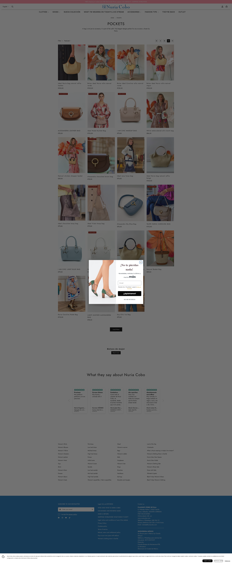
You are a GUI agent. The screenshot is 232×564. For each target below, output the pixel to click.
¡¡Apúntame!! (129, 293)
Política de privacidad (32, 558)
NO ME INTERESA (129, 299)
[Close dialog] (140, 262)
